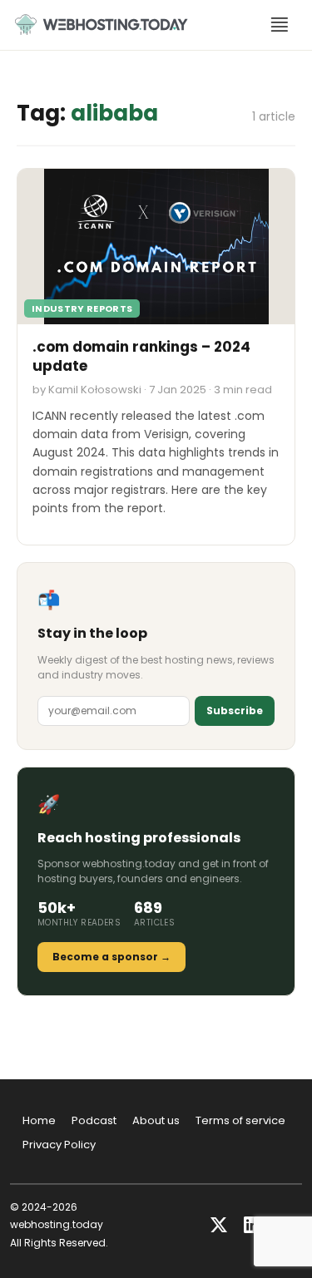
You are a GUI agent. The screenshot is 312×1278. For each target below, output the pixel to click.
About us (156, 1120)
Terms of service (240, 1120)
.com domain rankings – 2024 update (141, 357)
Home (39, 1120)
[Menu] (279, 25)
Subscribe (234, 710)
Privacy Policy (59, 1144)
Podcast (94, 1120)
